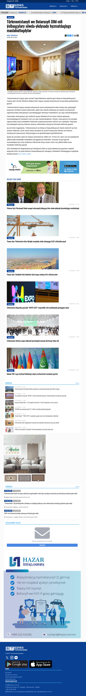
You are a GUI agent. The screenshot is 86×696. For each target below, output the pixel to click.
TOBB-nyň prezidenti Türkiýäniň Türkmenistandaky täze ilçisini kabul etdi (34, 429)
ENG (67, 1)
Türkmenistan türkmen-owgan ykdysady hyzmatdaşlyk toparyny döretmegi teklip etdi (33, 341)
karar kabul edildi (24, 154)
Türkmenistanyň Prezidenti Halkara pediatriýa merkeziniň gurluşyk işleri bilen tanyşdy (37, 389)
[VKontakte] (70, 36)
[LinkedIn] (68, 36)
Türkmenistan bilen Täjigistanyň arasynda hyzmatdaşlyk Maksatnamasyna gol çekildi (37, 423)
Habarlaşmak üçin (10, 679)
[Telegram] (73, 36)
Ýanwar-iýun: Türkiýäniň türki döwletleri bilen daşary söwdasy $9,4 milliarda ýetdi (32, 274)
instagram (11, 657)
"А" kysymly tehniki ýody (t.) (56, 12)
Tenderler (8, 486)
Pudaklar (73, 6)
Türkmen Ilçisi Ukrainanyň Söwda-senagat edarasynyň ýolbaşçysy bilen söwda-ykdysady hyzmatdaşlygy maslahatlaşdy (43, 208)
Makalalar (63, 6)
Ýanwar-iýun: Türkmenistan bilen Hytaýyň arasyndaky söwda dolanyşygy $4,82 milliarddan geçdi (36, 241)
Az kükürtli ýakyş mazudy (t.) (25, 12)
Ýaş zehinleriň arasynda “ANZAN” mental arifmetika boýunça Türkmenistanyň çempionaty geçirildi (40, 396)
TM (72, 1)
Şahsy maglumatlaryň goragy (13, 677)
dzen (16, 657)
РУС (77, 1)
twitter (7, 657)
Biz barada (8, 672)
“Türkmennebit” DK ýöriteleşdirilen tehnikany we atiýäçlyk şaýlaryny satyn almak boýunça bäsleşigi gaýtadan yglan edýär (38, 503)
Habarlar (8, 383)
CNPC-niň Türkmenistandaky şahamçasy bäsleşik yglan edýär (21, 513)
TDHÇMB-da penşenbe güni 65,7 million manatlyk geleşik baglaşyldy (33, 409)
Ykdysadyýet (10, 17)
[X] (66, 36)
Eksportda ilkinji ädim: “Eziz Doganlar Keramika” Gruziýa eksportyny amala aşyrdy (36, 402)
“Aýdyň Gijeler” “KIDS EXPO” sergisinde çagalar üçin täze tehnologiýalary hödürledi (36, 416)
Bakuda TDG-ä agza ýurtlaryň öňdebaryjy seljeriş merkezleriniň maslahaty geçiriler (32, 374)
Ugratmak (42, 545)
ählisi (77, 383)
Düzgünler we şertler (11, 674)
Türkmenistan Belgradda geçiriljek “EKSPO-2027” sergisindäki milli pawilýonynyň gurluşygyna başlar (38, 308)
